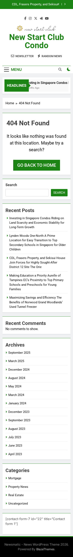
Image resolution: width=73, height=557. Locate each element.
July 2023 (14, 437)
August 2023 (16, 429)
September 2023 (19, 420)
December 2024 (18, 369)
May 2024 (14, 386)
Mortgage (14, 478)
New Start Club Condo (36, 41)
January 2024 (17, 403)
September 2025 (19, 353)
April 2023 (15, 454)
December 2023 (18, 412)
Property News (18, 487)
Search (11, 185)
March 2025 (16, 361)
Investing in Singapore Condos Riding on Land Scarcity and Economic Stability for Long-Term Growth (36, 222)
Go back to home (36, 165)
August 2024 (16, 378)
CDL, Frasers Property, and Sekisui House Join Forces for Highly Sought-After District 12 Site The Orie (32, 4)
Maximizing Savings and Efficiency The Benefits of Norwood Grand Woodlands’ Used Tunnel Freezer (36, 302)
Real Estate (16, 495)
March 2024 (16, 395)
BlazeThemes (45, 549)
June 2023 (15, 445)
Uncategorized (18, 503)
